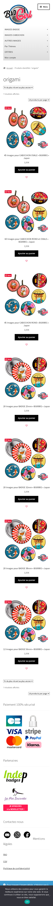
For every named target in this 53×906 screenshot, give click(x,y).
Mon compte (10, 57)
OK (27, 902)
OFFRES (9, 52)
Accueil (10, 68)
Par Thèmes (10, 46)
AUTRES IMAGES (13, 41)
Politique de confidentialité (16, 868)
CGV (5, 861)
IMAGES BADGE (12, 29)
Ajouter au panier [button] (26, 169)
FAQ (5, 854)
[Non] (49, 895)
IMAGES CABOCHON (14, 35)
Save (9, 108)
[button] (26, 177)
